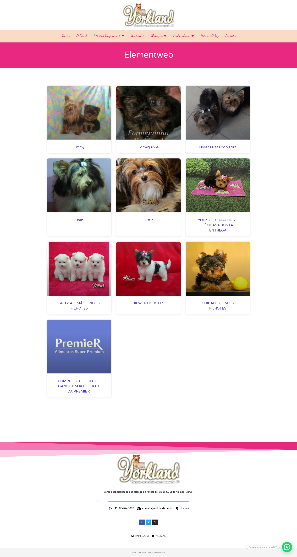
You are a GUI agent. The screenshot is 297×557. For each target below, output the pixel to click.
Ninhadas (137, 36)
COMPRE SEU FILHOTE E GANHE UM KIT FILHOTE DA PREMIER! (79, 386)
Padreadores (181, 36)
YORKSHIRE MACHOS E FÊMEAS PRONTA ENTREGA (218, 225)
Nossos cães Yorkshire (217, 147)
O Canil (81, 36)
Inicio (65, 36)
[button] (287, 547)
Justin (148, 220)
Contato (230, 36)
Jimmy (79, 147)
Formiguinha (148, 147)
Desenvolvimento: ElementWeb (148, 553)
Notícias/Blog (209, 36)
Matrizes (156, 36)
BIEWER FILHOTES (148, 303)
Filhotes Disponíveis (107, 36)
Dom (79, 220)
